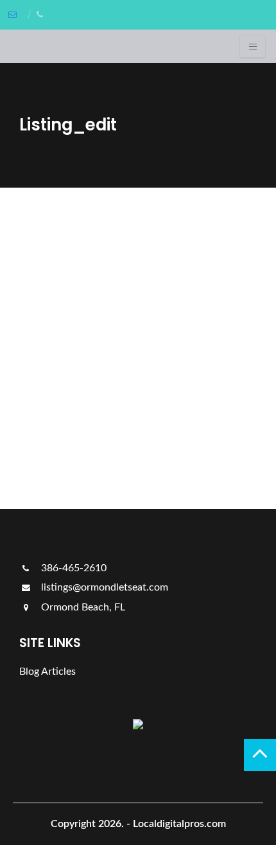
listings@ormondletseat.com (103, 587)
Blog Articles (47, 671)
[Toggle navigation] (252, 46)
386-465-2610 (73, 568)
